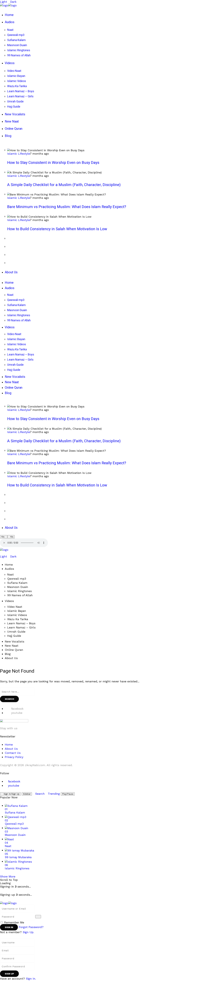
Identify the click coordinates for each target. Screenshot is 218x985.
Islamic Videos (17, 615)
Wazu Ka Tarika (17, 619)
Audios (9, 568)
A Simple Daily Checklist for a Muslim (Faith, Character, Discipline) (64, 185)
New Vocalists (14, 641)
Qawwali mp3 (16, 578)
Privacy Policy (14, 757)
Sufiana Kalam (17, 582)
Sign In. (31, 978)
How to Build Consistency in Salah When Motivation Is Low (57, 229)
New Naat (11, 645)
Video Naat (14, 606)
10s (2, 537)
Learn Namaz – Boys (21, 623)
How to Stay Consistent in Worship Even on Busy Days (53, 162)
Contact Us (13, 752)
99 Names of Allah (20, 595)
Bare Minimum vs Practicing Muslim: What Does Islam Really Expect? (66, 207)
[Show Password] (38, 916)
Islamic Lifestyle (18, 153)
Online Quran (14, 649)
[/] (1, 553)
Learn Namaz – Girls (21, 627)
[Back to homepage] (8, 902)
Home (9, 564)
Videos (9, 601)
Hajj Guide (14, 635)
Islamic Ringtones (19, 591)
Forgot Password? (31, 927)
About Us (11, 658)
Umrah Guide (16, 631)
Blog (8, 654)
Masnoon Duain (17, 587)
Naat (10, 574)
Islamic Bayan (16, 610)
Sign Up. (28, 932)
